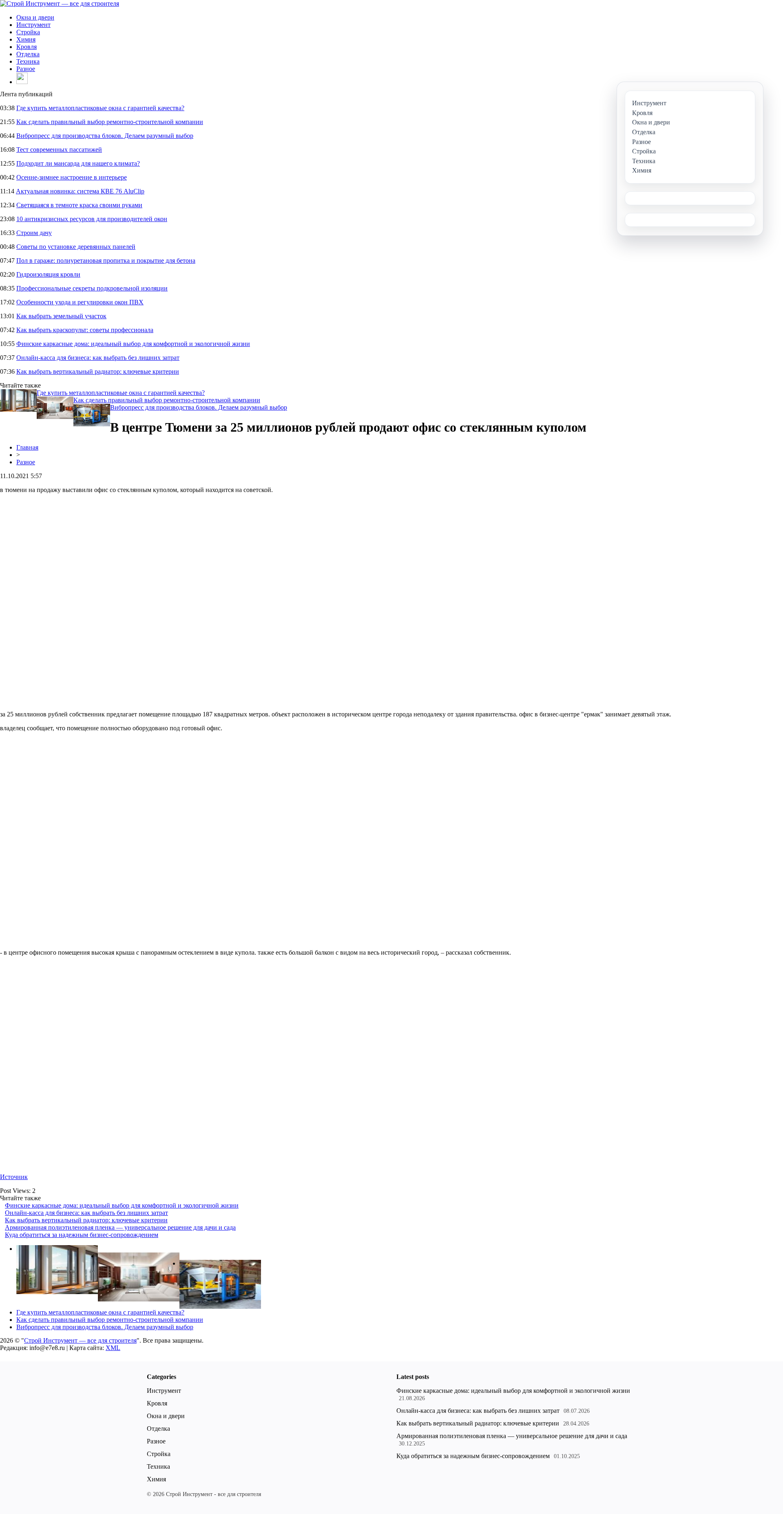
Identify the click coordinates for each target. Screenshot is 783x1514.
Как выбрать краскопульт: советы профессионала (84, 329)
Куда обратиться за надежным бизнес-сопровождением (81, 1234)
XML (113, 1347)
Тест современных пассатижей (59, 149)
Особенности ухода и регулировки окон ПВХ (80, 302)
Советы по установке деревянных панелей (75, 246)
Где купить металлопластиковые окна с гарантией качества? (100, 107)
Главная (27, 447)
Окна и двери (35, 17)
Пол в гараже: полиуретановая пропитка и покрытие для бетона (105, 260)
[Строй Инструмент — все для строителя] (59, 3)
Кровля (26, 46)
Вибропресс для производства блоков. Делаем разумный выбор (104, 135)
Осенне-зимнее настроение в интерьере (71, 177)
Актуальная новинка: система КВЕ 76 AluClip (80, 191)
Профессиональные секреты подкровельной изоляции (92, 288)
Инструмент (33, 24)
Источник (14, 1176)
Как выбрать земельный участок (61, 316)
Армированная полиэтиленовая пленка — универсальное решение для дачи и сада (120, 1227)
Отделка (28, 54)
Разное (25, 68)
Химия (25, 39)
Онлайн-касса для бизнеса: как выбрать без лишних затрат (97, 357)
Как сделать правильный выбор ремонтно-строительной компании (109, 121)
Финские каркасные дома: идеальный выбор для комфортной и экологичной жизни (133, 343)
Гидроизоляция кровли (48, 274)
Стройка (28, 32)
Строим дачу (34, 232)
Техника (28, 61)
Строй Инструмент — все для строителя (80, 1340)
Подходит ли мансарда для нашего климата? (78, 163)
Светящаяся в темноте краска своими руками (79, 205)
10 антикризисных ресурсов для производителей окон (91, 218)
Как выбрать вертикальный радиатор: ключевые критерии (97, 371)
